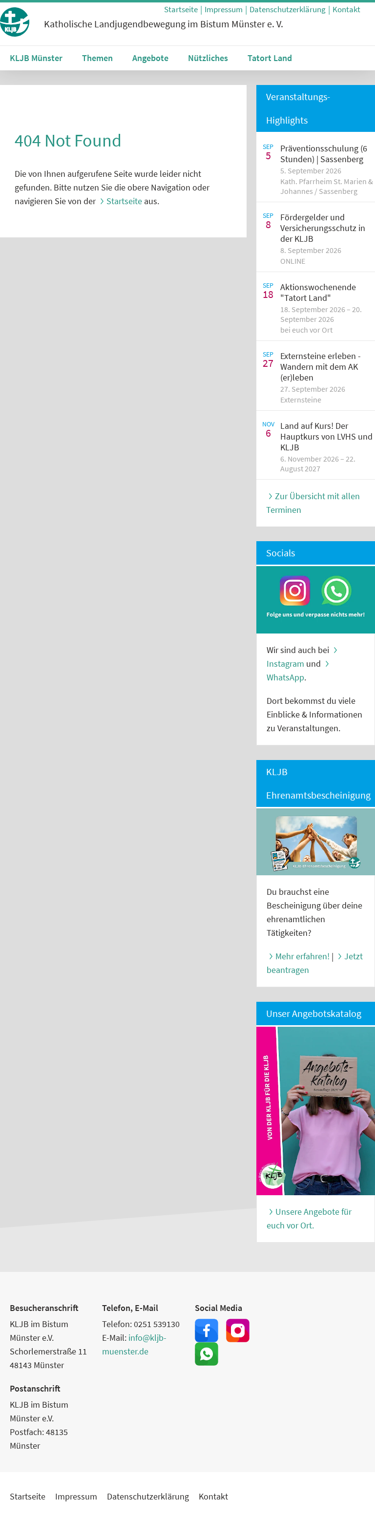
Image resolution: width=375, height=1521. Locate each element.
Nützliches (208, 57)
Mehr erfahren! (302, 956)
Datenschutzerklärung (288, 9)
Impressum (224, 9)
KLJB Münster (36, 57)
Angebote (150, 57)
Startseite (181, 9)
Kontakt (346, 9)
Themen (97, 57)
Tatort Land (270, 57)
